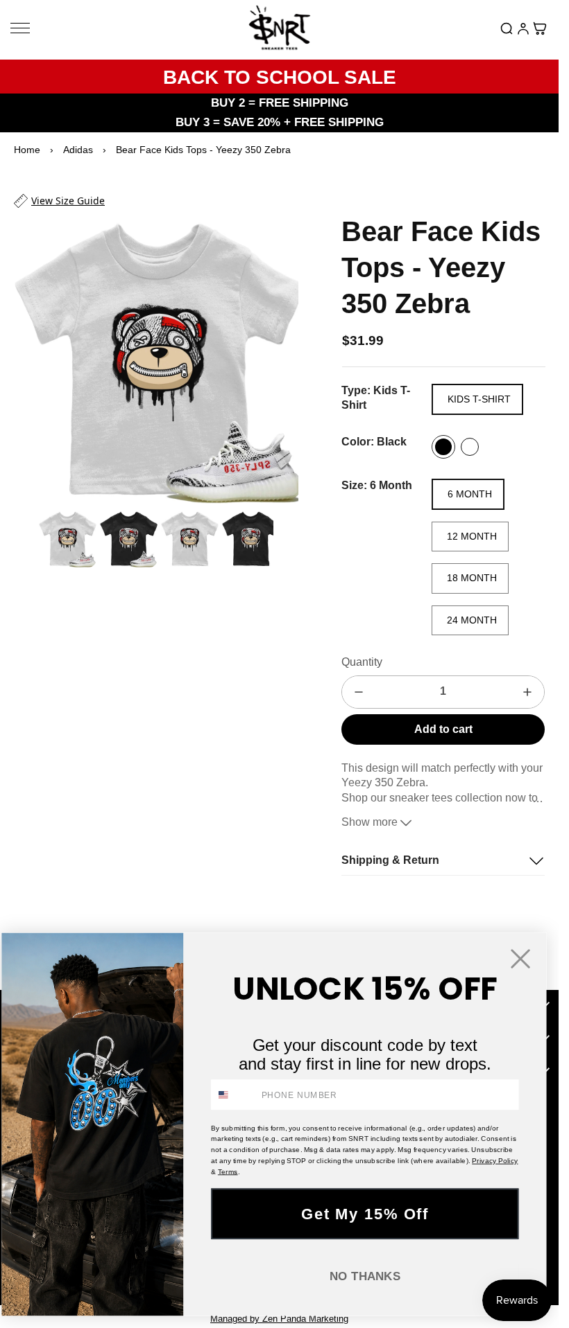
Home (27, 149)
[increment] (527, 692)
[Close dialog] (521, 958)
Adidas (78, 149)
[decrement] (358, 692)
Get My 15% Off (364, 1213)
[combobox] (233, 1094)
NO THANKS (365, 1275)
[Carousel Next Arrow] (279, 355)
